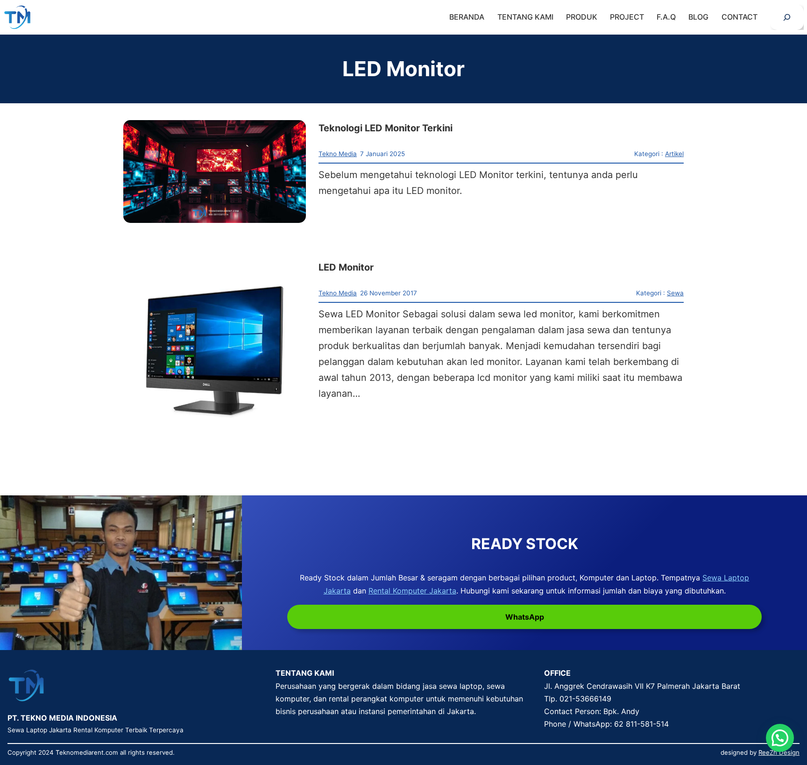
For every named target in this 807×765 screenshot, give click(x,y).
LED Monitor (346, 267)
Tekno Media (338, 153)
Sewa (675, 293)
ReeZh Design (779, 752)
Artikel (674, 153)
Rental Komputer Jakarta (412, 590)
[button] (780, 738)
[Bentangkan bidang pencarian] (787, 17)
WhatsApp (524, 617)
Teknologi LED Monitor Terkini (386, 128)
